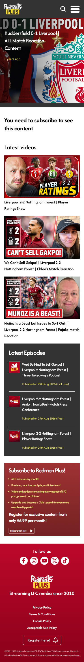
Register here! (39, 640)
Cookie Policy (42, 620)
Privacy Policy (42, 607)
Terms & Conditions (42, 614)
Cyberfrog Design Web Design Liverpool (20, 655)
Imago (77, 655)
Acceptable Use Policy (42, 627)
